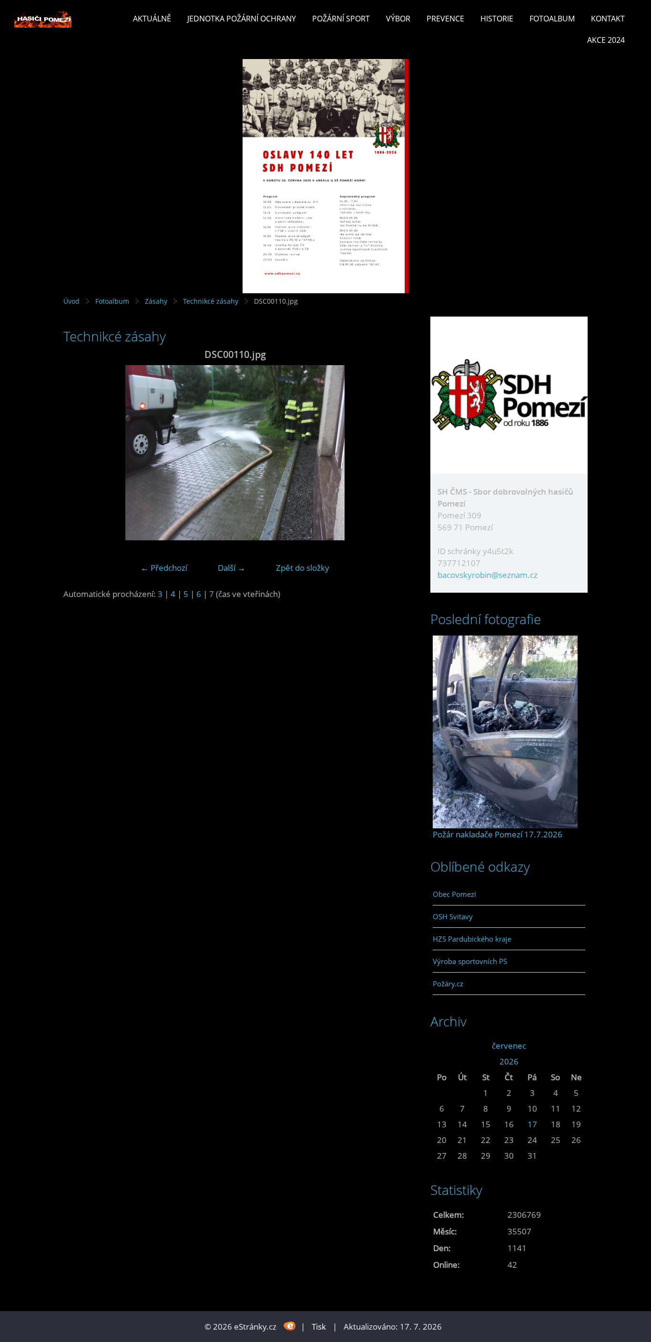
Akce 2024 (606, 40)
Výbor (398, 18)
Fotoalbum (552, 18)
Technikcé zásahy (210, 301)
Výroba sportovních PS (470, 961)
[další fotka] (391, 452)
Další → (231, 567)
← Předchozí (164, 567)
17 (532, 1124)
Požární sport (341, 18)
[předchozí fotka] (79, 452)
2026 (509, 1061)
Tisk (319, 1326)
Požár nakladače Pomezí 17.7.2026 (497, 834)
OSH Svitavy (453, 916)
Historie (496, 18)
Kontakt (608, 18)
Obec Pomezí (454, 894)
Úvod (71, 301)
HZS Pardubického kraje (472, 939)
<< (442, 1045)
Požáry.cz (448, 983)
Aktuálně (152, 18)
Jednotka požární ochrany (241, 18)
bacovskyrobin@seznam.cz (487, 574)
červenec (509, 1045)
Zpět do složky (302, 567)
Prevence (445, 18)
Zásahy (156, 301)
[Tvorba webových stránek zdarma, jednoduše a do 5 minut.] (289, 1326)
